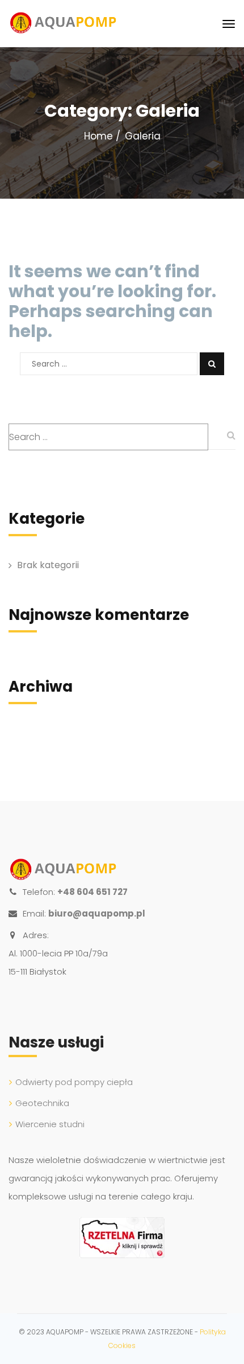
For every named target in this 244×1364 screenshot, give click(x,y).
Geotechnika (42, 1103)
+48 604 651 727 (92, 892)
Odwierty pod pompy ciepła (74, 1082)
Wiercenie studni (50, 1124)
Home (98, 136)
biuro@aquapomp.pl (96, 913)
